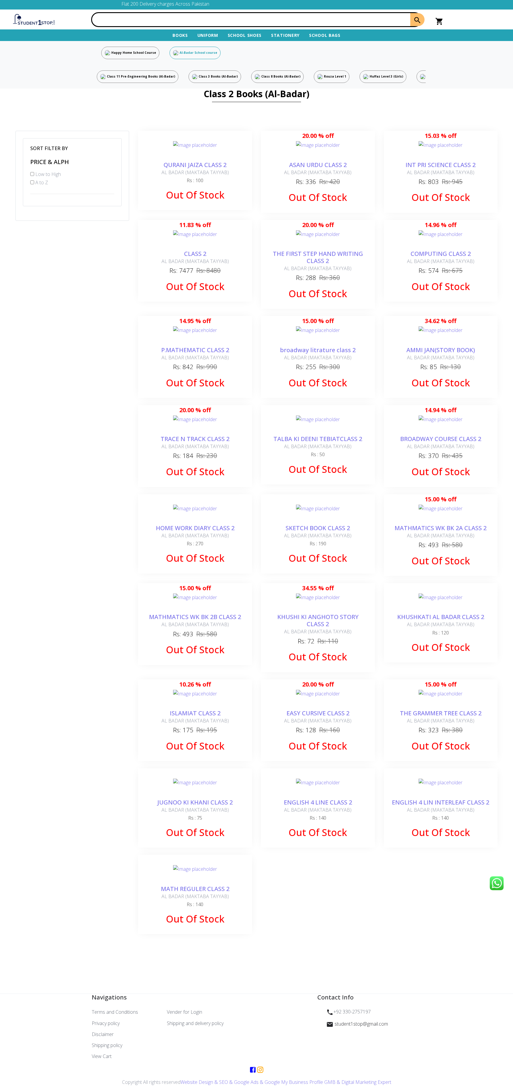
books (180, 35)
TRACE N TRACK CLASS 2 (195, 439)
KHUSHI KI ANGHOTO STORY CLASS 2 (318, 620)
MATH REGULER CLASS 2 (195, 889)
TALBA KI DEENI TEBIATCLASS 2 (317, 439)
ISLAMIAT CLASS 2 (195, 713)
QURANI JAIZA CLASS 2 (195, 165)
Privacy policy (106, 1023)
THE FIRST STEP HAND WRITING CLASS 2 (318, 257)
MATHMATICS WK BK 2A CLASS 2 (441, 528)
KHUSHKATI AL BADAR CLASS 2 (440, 617)
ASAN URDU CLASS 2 (318, 165)
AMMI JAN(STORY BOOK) (440, 350)
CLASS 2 (195, 254)
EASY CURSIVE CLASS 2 (317, 713)
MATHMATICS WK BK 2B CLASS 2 (195, 617)
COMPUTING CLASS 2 (441, 254)
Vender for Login (184, 1012)
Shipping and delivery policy (195, 1023)
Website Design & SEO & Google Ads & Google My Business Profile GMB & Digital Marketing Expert (285, 1082)
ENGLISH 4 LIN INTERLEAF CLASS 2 (440, 802)
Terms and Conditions (115, 1012)
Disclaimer (103, 1034)
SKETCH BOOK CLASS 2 (318, 528)
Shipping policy (107, 1045)
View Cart (102, 1056)
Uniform (207, 35)
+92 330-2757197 (352, 1011)
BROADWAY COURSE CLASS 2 (440, 439)
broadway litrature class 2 (318, 350)
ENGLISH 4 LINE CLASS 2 (318, 802)
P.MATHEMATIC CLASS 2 (195, 350)
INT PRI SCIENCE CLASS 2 (441, 165)
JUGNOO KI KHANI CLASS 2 (195, 802)
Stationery (285, 35)
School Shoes (245, 35)
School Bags (325, 35)
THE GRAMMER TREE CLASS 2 (441, 713)
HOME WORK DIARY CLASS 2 (195, 528)
